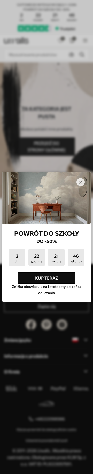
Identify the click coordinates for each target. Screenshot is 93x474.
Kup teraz (46, 277)
